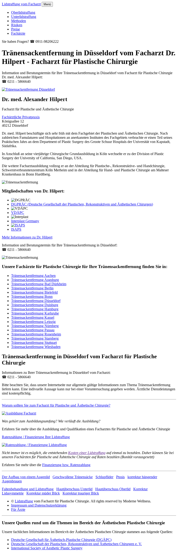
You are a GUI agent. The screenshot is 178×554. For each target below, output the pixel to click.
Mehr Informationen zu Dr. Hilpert (27, 237)
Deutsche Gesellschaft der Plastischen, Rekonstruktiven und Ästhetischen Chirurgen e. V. (76, 544)
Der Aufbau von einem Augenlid (26, 477)
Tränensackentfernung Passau (32, 330)
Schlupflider (104, 477)
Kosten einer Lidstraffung (86, 453)
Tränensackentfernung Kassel (32, 317)
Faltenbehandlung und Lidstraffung (28, 489)
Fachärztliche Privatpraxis (21, 117)
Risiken (16, 25)
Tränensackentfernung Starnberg (35, 338)
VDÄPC (17, 213)
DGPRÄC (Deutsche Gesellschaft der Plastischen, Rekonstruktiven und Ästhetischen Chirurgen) (82, 204)
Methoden (18, 21)
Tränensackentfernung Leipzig (33, 322)
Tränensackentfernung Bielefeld (34, 292)
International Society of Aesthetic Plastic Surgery (47, 548)
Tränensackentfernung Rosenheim (36, 334)
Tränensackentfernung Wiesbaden (35, 347)
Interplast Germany (25, 221)
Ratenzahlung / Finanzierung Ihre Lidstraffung (36, 437)
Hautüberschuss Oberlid (112, 489)
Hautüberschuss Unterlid (74, 489)
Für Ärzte (18, 509)
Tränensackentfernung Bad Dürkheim (38, 284)
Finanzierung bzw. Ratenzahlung (66, 465)
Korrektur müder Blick (43, 493)
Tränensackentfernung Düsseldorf (35, 301)
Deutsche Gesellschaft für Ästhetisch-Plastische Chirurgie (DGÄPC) (61, 540)
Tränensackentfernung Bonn (32, 297)
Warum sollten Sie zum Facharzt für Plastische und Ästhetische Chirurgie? (56, 405)
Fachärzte (18, 33)
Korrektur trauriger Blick (81, 493)
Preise (15, 29)
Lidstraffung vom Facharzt (21, 4)
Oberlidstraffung (23, 12)
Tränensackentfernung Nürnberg (35, 326)
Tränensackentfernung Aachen (33, 276)
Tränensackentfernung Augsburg (35, 280)
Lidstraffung (24, 501)
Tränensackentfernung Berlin (32, 288)
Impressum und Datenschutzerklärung (39, 505)
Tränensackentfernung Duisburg (34, 305)
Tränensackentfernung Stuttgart (34, 343)
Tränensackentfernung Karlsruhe (35, 313)
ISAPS (16, 229)
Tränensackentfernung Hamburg (34, 309)
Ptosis (120, 477)
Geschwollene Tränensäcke (73, 477)
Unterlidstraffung (23, 17)
